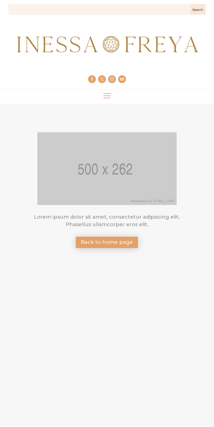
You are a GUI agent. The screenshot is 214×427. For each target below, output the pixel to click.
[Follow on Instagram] (112, 79)
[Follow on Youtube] (122, 79)
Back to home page (107, 242)
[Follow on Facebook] (92, 79)
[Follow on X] (102, 79)
